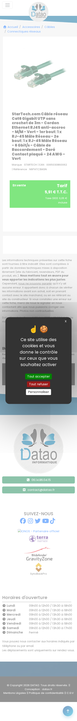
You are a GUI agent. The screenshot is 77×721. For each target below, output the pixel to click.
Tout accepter (38, 376)
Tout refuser (38, 384)
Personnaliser (38, 392)
